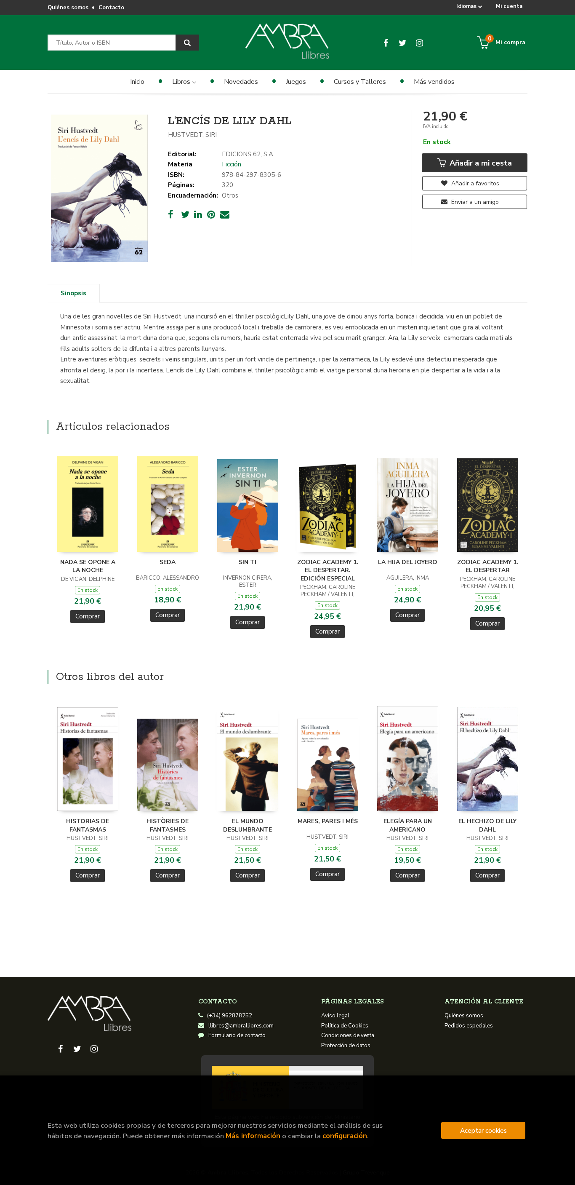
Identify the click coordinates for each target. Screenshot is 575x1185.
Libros (182, 81)
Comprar (87, 616)
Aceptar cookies (483, 1130)
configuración (344, 1136)
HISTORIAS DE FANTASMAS (87, 825)
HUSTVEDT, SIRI (192, 135)
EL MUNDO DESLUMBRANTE (247, 825)
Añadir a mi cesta (479, 163)
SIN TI (247, 562)
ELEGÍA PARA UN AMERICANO (407, 825)
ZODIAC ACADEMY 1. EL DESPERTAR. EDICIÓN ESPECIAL (327, 570)
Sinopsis (73, 293)
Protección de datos (345, 1045)
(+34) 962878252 (229, 1015)
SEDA (168, 562)
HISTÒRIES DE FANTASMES (167, 825)
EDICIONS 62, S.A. (248, 154)
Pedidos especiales (469, 1026)
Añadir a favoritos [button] (474, 183)
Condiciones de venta (347, 1035)
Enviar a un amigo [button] (474, 202)
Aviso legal (335, 1015)
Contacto (111, 7)
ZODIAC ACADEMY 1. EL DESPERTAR (487, 566)
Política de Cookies (344, 1026)
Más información (253, 1136)
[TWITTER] (403, 42)
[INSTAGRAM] (419, 42)
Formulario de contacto (237, 1035)
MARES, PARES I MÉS (328, 821)
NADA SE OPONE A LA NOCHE (87, 566)
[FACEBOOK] (386, 42)
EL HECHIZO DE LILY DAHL (487, 825)
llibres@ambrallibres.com (241, 1026)
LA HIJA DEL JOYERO (407, 562)
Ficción (231, 164)
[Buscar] (187, 43)
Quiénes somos (68, 7)
